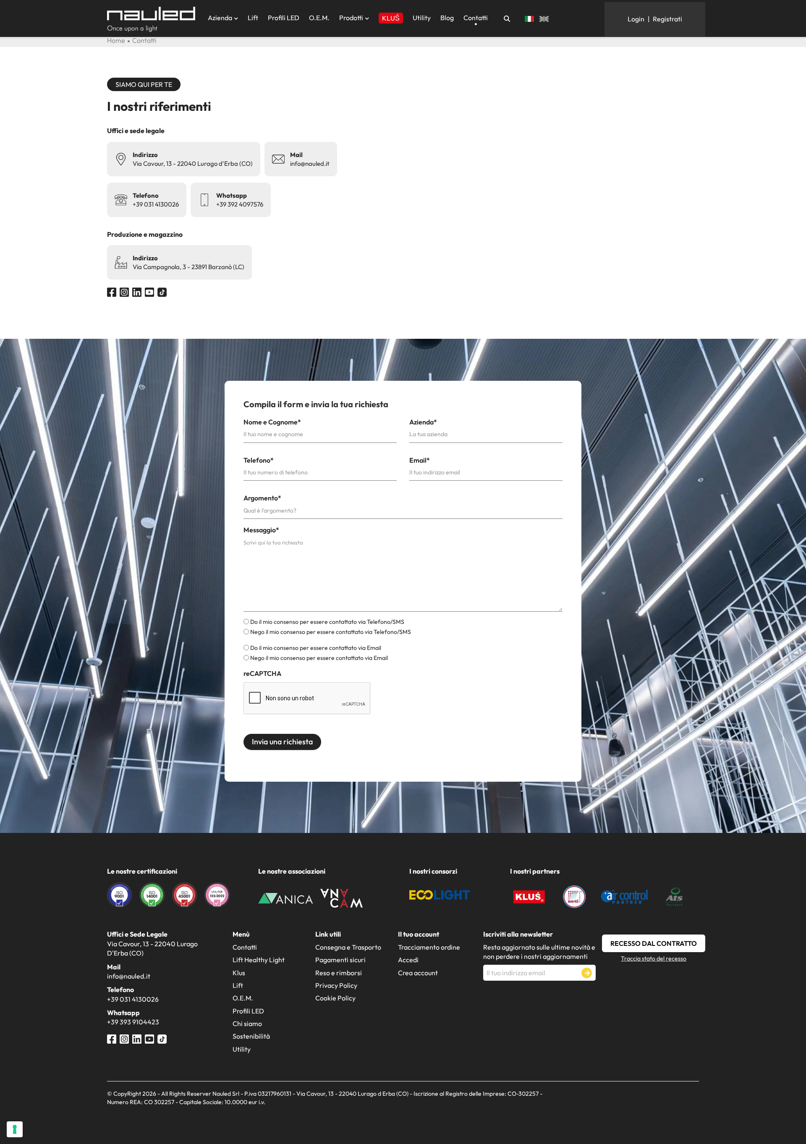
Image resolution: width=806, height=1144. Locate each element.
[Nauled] (151, 19)
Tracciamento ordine (429, 947)
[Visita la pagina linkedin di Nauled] (136, 291)
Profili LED (283, 17)
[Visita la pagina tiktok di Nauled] (162, 291)
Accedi (408, 960)
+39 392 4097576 (239, 204)
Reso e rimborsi (338, 973)
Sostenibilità (251, 1036)
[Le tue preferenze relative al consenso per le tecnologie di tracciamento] (15, 1129)
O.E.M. (319, 17)
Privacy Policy (336, 985)
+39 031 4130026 (156, 204)
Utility (422, 17)
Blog (447, 17)
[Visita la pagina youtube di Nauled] (149, 291)
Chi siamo (247, 1023)
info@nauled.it (310, 164)
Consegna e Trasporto (348, 947)
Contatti (475, 17)
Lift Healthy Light (259, 960)
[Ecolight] (439, 894)
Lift (253, 17)
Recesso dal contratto (653, 943)
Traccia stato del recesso (653, 958)
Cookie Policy (335, 998)
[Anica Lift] (285, 897)
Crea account (418, 973)
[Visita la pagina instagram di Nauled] (124, 291)
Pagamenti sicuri (340, 960)
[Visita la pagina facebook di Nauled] (111, 291)
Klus (239, 973)
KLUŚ (391, 18)
